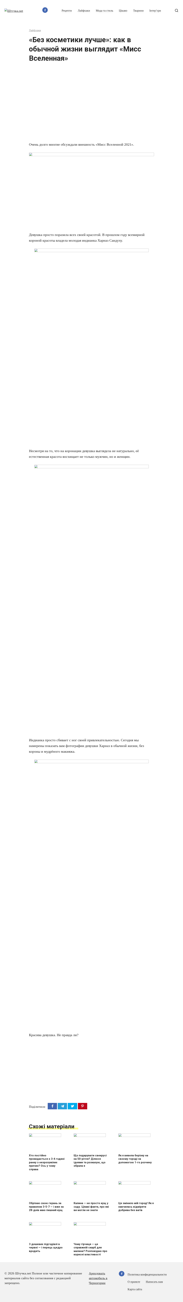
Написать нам (154, 1281)
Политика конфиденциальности (147, 1274)
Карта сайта (135, 1289)
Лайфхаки (84, 10)
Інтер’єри (155, 10)
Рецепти (67, 10)
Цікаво (123, 10)
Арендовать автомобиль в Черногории (98, 1278)
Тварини (138, 10)
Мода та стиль (104, 10)
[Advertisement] (81, 104)
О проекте (134, 1281)
